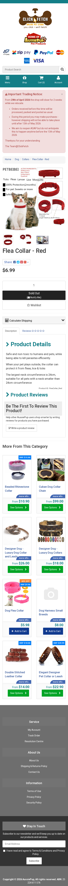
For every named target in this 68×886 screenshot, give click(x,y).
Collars (25, 159)
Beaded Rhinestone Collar (17, 488)
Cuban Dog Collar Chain (50, 488)
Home (8, 159)
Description (11, 331)
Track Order (34, 735)
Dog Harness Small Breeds (51, 612)
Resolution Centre (34, 741)
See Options (16, 507)
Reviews (27, 331)
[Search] (62, 69)
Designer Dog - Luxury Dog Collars (50, 550)
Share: (8, 262)
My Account (34, 730)
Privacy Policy (34, 797)
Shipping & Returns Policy (34, 766)
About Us (34, 760)
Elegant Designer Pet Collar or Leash (51, 674)
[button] (34, 320)
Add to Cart (21, 631)
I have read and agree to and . (35, 852)
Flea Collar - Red (40, 159)
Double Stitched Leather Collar (15, 674)
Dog (17, 159)
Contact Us (34, 772)
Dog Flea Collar (14, 610)
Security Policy (34, 802)
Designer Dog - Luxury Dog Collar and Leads (16, 552)
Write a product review (22, 428)
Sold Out (34, 295)
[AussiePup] (35, 25)
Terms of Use (34, 791)
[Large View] (8, 240)
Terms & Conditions (42, 850)
